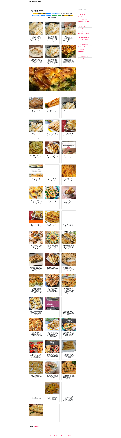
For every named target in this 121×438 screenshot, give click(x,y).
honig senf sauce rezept (46, 15)
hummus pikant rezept (56, 15)
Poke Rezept (80, 31)
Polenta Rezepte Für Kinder (83, 21)
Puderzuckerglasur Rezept (83, 56)
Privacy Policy (62, 435)
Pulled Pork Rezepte (82, 51)
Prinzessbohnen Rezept (83, 54)
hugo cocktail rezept (37, 15)
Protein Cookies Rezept (83, 39)
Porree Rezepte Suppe (82, 16)
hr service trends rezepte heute (40, 13)
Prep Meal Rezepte (82, 24)
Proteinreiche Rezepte (82, 28)
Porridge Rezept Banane (83, 44)
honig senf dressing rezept (66, 13)
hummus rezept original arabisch (53, 13)
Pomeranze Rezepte (82, 58)
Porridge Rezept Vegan (82, 46)
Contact (55, 435)
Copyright (69, 435)
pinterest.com (36, 426)
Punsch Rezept (81, 49)
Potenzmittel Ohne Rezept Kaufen (83, 34)
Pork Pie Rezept (81, 12)
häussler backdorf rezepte (67, 15)
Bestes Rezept (35, 1)
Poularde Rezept (81, 14)
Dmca (51, 435)
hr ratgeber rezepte (52, 17)
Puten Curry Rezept (82, 26)
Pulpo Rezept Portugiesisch (83, 37)
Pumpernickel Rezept (82, 19)
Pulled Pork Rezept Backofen (84, 42)
